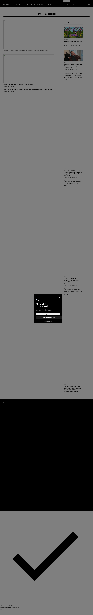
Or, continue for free (48, 321)
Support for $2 (47, 314)
